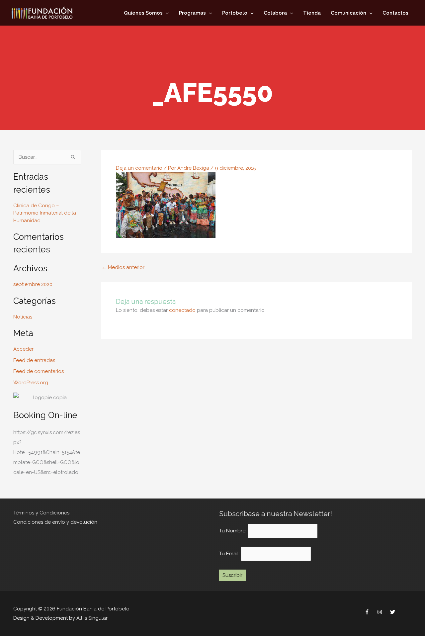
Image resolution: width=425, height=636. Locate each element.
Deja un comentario (139, 168)
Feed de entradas (34, 360)
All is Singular (92, 618)
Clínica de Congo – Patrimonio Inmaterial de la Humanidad (44, 213)
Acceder (23, 349)
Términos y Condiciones (41, 513)
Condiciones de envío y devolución (55, 522)
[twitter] (393, 612)
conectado (182, 310)
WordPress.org (30, 383)
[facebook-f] (368, 612)
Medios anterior (123, 267)
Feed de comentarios (38, 371)
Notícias (22, 317)
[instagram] (380, 612)
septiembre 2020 (32, 284)
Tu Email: (230, 554)
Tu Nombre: (232, 531)
